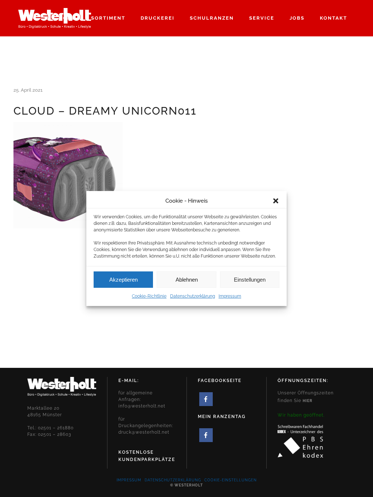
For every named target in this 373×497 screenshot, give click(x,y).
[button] (275, 200)
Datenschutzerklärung (192, 296)
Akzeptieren (123, 280)
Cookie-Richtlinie (149, 296)
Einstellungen (250, 280)
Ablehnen (187, 280)
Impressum (230, 296)
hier (308, 401)
